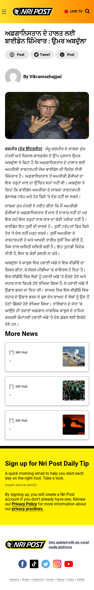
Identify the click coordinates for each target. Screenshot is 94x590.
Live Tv (76, 12)
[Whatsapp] (67, 54)
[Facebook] (17, 54)
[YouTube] (68, 563)
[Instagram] (57, 563)
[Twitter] (42, 54)
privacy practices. (28, 508)
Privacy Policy (24, 504)
